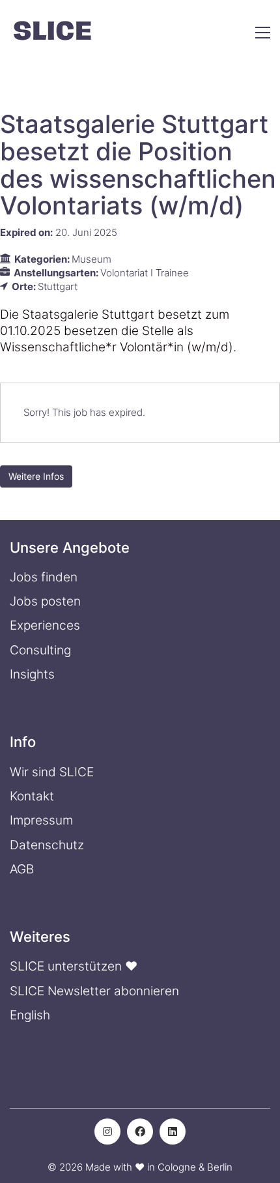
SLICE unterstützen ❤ (73, 966)
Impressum (41, 820)
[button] (262, 32)
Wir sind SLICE (52, 772)
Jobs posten (45, 601)
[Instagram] (107, 1131)
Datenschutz (47, 845)
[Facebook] (140, 1131)
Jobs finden (43, 577)
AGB (22, 869)
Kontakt (32, 796)
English (30, 1015)
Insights (32, 674)
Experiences (45, 625)
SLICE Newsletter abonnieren (94, 991)
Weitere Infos (36, 476)
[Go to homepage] (52, 32)
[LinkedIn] (173, 1131)
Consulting (40, 650)
